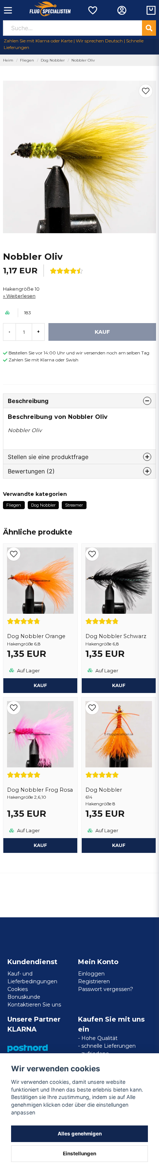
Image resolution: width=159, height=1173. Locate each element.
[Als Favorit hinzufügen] (92, 10)
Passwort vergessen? (105, 989)
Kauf (118, 845)
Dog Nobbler (53, 60)
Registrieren (94, 981)
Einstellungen (79, 1153)
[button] (145, 91)
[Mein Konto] (122, 10)
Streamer (74, 505)
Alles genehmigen (80, 1134)
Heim (8, 60)
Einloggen (91, 973)
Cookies (17, 989)
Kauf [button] (40, 685)
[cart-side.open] (151, 10)
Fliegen (27, 60)
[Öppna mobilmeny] (8, 10)
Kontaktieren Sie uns (34, 1004)
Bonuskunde (23, 997)
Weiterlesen (20, 296)
